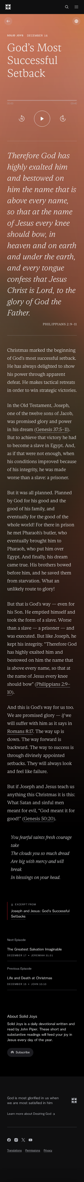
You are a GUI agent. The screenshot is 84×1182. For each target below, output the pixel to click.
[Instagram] (16, 1140)
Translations (14, 1150)
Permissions (32, 1150)
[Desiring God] (8, 7)
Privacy (48, 1150)
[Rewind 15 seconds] (21, 118)
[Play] (42, 119)
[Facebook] (9, 1140)
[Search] (67, 7)
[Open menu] (76, 7)
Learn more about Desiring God (29, 1113)
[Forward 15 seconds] (62, 118)
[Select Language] (76, 21)
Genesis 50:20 (39, 818)
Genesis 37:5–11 (52, 429)
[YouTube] (30, 1140)
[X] (23, 1140)
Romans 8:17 (20, 731)
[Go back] (8, 21)
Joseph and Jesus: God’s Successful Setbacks (40, 913)
